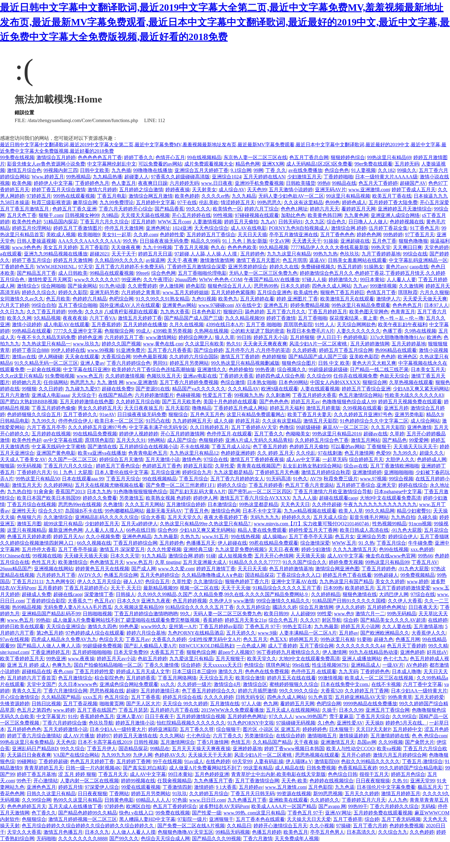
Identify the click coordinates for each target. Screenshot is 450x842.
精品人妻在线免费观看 (262, 530)
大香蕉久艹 (80, 600)
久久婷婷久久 (324, 800)
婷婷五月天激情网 (72, 260)
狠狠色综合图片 (299, 363)
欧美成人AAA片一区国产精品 (283, 806)
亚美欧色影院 (364, 356)
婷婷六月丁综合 (261, 208)
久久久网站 (171, 735)
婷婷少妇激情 (316, 549)
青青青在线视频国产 (259, 465)
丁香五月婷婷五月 (327, 311)
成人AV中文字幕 (345, 555)
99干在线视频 (167, 761)
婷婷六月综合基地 (146, 632)
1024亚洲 (182, 228)
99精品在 (160, 748)
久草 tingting (168, 562)
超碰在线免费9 (117, 388)
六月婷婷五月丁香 (124, 337)
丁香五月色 (196, 510)
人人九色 (397, 800)
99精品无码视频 (233, 832)
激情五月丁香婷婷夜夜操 (257, 459)
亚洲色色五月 (41, 787)
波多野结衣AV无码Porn (224, 806)
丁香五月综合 (193, 478)
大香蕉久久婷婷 (169, 639)
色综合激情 (232, 382)
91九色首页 (320, 697)
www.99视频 (100, 350)
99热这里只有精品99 (387, 562)
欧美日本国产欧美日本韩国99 (49, 498)
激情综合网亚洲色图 (337, 568)
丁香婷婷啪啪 (338, 176)
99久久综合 (72, 748)
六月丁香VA (102, 318)
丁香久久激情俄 (161, 665)
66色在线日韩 (141, 530)
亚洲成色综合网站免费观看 (128, 684)
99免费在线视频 (17, 157)
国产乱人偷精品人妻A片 (150, 645)
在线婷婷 (438, 620)
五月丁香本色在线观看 (260, 819)
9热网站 (156, 440)
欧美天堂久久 (261, 658)
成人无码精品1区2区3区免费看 (319, 163)
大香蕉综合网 (116, 356)
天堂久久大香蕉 (24, 832)
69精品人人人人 (153, 800)
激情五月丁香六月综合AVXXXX (255, 498)
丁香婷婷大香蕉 (236, 375)
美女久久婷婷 (390, 581)
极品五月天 (430, 787)
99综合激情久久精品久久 (283, 600)
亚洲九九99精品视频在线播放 (56, 253)
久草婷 (397, 433)
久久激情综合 (58, 517)
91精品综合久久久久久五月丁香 (287, 588)
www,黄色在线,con (163, 343)
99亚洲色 (131, 279)
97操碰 (343, 825)
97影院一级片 (192, 819)
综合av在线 (356, 465)
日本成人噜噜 (406, 671)
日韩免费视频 (321, 767)
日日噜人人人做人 (368, 221)
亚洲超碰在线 (355, 241)
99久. (185, 613)
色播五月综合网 (121, 575)
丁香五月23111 (27, 581)
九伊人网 (142, 755)
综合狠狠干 (228, 729)
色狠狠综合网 (119, 330)
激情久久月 (230, 671)
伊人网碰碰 (50, 356)
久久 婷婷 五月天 (275, 453)
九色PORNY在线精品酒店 (196, 632)
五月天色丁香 (21, 215)
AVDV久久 (90, 575)
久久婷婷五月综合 (208, 793)
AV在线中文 (248, 305)
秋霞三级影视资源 (51, 202)
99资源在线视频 (294, 793)
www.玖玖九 (86, 343)
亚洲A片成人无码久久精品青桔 (259, 440)
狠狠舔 (7, 465)
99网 (258, 170)
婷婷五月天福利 (287, 408)
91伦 (73, 716)
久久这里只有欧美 (204, 343)
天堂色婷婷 (436, 247)
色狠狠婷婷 (211, 440)
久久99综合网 (36, 800)
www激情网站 (161, 337)
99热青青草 (400, 697)
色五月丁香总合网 (308, 157)
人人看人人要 (401, 279)
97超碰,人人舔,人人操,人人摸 (206, 253)
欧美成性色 (306, 292)
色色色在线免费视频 (267, 671)
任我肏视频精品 (174, 780)
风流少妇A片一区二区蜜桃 (318, 343)
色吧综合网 (121, 298)
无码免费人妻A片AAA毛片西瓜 (77, 607)
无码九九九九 (264, 517)
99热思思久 (269, 202)
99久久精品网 (380, 510)
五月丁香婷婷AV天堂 (254, 427)
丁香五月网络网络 (177, 677)
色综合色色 (336, 170)
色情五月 (240, 742)
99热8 (323, 183)
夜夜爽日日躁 (152, 183)
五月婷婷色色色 (24, 729)
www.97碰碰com (215, 305)
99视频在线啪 (47, 555)
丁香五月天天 (113, 774)
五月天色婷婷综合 (159, 575)
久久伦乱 (306, 453)
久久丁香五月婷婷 (46, 311)
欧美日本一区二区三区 (119, 420)
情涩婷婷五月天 (238, 202)
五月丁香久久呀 (197, 729)
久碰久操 (427, 517)
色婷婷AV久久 (170, 755)
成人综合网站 (425, 420)
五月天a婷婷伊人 (139, 523)
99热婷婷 (393, 234)
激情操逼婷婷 (353, 735)
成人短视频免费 (235, 555)
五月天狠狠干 (230, 658)
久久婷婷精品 (325, 594)
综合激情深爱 (315, 543)
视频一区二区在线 (199, 588)
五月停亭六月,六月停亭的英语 (257, 350)
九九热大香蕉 (174, 311)
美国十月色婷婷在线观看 (230, 401)
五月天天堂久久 (184, 517)
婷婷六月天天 (324, 208)
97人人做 (251, 703)
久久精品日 (239, 825)
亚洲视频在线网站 (53, 568)
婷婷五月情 (70, 787)
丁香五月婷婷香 (266, 485)
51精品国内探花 (60, 221)
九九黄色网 (356, 215)
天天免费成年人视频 (297, 838)
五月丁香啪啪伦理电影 (202, 273)
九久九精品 (244, 196)
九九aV (268, 221)
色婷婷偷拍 (241, 369)
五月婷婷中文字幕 (155, 202)
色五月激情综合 (75, 677)
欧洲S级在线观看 (279, 388)
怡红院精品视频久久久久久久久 (191, 722)
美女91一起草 (116, 234)
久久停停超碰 (326, 504)
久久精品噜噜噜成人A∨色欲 (212, 575)
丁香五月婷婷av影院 (221, 626)
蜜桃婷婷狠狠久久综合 (293, 684)
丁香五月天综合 (123, 478)
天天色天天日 (295, 504)
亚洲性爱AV (350, 722)
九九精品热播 (107, 176)
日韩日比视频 (46, 703)
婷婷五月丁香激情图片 (77, 228)
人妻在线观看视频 (319, 388)
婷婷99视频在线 (138, 780)
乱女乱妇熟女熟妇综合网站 (312, 465)
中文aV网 (279, 241)
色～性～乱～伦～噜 (402, 318)
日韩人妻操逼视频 (36, 241)
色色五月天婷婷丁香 (92, 761)
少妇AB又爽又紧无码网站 (421, 388)
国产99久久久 (124, 838)
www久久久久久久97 (96, 279)
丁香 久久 (275, 170)
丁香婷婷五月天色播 (277, 472)
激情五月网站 (365, 440)
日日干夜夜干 (159, 716)
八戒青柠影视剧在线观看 (131, 311)
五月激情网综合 (177, 742)
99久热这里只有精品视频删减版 (245, 363)
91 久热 (366, 543)
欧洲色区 (407, 356)
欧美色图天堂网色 (368, 311)
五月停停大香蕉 (39, 549)
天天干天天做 (235, 588)
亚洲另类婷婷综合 (247, 266)
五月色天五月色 (207, 414)
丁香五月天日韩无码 (253, 793)
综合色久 (336, 221)
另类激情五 (131, 498)
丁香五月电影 (111, 196)
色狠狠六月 (29, 517)
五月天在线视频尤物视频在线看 (109, 485)
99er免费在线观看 (373, 163)
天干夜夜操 (306, 742)
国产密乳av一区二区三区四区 (259, 491)
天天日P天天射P (373, 729)
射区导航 (331, 620)
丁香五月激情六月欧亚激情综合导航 (333, 491)
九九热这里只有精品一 (46, 343)
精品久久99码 (205, 241)
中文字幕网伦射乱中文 (111, 163)
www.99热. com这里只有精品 (254, 812)
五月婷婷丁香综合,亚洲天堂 (366, 485)
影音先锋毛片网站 (369, 517)
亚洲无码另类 (104, 292)
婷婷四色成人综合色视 (280, 375)
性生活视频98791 (330, 665)
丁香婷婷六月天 (34, 472)
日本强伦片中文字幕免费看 (386, 787)
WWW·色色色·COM (220, 279)
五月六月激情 (14, 395)
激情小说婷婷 (26, 324)
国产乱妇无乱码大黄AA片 (198, 491)
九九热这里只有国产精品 (346, 581)
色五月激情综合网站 (361, 395)
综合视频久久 (291, 369)
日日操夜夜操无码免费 (164, 241)
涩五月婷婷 (143, 221)
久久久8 (93, 311)
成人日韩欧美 (73, 273)
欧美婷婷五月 (359, 588)
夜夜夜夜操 (75, 318)
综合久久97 (50, 510)
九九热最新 (166, 536)
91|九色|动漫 (112, 286)
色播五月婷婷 (266, 832)
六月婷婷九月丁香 (56, 575)
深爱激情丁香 (99, 594)
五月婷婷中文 (407, 729)
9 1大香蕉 (226, 787)
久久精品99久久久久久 (119, 260)
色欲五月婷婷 (152, 658)
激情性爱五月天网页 (50, 279)
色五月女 (344, 536)
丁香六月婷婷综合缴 (65, 722)
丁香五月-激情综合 (422, 761)
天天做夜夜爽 (126, 247)
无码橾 (428, 806)
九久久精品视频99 (244, 318)
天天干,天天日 (126, 588)
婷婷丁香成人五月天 (414, 189)
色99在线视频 (393, 549)
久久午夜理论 (158, 279)
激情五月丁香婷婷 (240, 356)
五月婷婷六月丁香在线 (174, 710)
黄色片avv (396, 266)
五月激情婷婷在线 (390, 735)
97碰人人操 (314, 279)
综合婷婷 (191, 665)
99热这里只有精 (338, 639)
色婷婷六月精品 (90, 298)
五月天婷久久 (241, 632)
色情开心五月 (170, 157)
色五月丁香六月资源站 (309, 485)
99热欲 (43, 620)
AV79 (315, 478)
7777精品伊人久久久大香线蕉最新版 (330, 247)
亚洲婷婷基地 (247, 748)
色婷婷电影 (355, 337)
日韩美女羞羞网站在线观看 (357, 260)
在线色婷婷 (218, 761)
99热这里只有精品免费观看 (361, 305)
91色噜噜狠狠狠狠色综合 (140, 491)
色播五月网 (408, 639)
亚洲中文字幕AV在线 (294, 581)
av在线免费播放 (305, 170)
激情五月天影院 (320, 420)
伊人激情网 (171, 286)
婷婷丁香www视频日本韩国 (294, 748)
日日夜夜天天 (423, 607)
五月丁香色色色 (337, 234)
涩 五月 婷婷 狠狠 (77, 774)
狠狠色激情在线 (360, 594)
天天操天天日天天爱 (309, 819)
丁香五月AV (424, 562)
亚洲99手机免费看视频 (259, 183)
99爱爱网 (419, 440)
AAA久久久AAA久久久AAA (89, 241)
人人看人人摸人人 (104, 530)
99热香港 (265, 369)
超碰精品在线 (36, 671)
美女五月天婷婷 (60, 247)
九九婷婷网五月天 (192, 420)
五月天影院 (177, 408)
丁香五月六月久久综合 (104, 221)
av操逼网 (155, 260)
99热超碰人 (386, 575)
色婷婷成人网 (431, 459)
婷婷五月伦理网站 (31, 228)
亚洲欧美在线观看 (288, 800)
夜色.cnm (63, 671)
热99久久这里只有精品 (77, 800)
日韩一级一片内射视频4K (93, 767)
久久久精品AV (243, 388)
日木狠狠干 (341, 729)
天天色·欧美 (294, 780)
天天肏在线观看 (82, 356)
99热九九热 (325, 253)
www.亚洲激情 (141, 382)
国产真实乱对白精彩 (145, 767)
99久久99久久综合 (298, 690)
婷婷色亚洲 (90, 337)
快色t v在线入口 (136, 812)
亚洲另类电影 (409, 414)
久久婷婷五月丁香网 (367, 690)
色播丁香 (392, 330)
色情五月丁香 (381, 292)
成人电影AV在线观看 (66, 324)
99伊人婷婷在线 (68, 350)
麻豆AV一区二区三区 (346, 427)
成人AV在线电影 (249, 228)
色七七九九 (395, 658)
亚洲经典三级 (198, 549)
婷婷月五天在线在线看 (291, 677)
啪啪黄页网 (111, 703)
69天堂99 (242, 761)
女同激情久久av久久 (22, 298)
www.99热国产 (311, 716)
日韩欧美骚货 (300, 183)
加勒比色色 (293, 215)
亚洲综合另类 (371, 536)
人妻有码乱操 (268, 761)
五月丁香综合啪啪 (77, 305)
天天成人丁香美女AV (23, 459)
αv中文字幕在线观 (63, 440)
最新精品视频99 (160, 588)
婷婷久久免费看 (100, 498)
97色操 (179, 800)
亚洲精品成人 (365, 665)
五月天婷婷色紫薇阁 (233, 292)
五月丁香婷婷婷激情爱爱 (403, 588)
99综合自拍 (44, 305)
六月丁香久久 (227, 735)
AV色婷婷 (416, 665)
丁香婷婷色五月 (17, 266)
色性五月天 (44, 562)
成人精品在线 (289, 767)
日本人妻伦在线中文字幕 (121, 472)
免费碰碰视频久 (318, 266)
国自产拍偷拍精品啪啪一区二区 (108, 665)
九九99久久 (44, 420)
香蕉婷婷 (213, 620)
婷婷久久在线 (284, 266)
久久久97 (310, 620)
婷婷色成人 (354, 202)
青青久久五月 (26, 690)
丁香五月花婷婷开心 (86, 588)
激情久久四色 (102, 626)
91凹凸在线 (158, 420)
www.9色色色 (26, 247)
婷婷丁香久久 (138, 157)
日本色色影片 (206, 311)
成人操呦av (274, 536)
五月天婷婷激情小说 (65, 729)
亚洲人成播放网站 (361, 658)
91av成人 (194, 761)
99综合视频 (401, 478)
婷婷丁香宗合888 (30, 350)
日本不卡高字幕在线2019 (105, 742)
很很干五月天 (374, 774)
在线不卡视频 (386, 684)
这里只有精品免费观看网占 (256, 414)
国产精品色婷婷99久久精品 (87, 812)
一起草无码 (334, 459)
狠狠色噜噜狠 (413, 241)
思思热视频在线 (107, 690)
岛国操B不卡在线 (84, 510)
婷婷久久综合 (231, 485)
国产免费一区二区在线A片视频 (191, 825)
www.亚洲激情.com (368, 189)
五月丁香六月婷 (370, 825)
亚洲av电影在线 (200, 375)
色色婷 (388, 356)
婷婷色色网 (369, 234)
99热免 (75, 311)
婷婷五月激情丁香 (215, 568)
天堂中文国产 (41, 684)
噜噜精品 (202, 408)
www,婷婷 (418, 581)
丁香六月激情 (257, 838)
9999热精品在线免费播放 (370, 703)
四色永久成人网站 (331, 286)
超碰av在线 (375, 433)
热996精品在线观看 (396, 350)
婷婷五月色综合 (408, 774)
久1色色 (326, 722)
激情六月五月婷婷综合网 (400, 755)
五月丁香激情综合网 (257, 780)
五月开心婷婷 (356, 755)
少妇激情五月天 (304, 176)
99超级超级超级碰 (328, 369)
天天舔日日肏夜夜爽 (29, 755)
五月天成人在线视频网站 (293, 710)
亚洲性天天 (24, 510)
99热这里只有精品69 (389, 157)
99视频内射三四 (60, 170)
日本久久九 (97, 832)
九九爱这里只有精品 (191, 658)
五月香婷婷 (50, 588)
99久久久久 (198, 208)
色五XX (278, 639)
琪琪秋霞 (408, 292)
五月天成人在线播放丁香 (75, 806)
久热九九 (190, 536)
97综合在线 (216, 459)
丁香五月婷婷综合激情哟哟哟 (146, 613)
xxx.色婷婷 (422, 549)
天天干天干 (123, 253)
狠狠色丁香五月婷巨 (342, 292)
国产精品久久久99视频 (216, 838)
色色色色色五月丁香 (100, 157)
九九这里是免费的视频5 (240, 549)
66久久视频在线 (94, 543)
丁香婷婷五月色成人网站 (241, 408)
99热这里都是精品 (258, 504)
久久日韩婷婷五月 (209, 427)
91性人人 (325, 324)
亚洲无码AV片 (330, 189)
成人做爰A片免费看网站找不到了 (205, 767)
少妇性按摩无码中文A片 (214, 639)
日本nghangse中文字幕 (398, 491)
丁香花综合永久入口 (298, 575)
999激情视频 (383, 286)
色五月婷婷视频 (190, 600)
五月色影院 (320, 787)
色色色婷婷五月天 (26, 806)
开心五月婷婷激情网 (182, 433)
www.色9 (343, 613)
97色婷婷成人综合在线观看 (95, 632)
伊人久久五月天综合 (99, 581)
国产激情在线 (102, 446)
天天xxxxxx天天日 (222, 665)
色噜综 (286, 427)
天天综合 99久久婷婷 (185, 703)
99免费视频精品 (417, 575)
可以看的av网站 (348, 446)
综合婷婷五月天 (366, 459)
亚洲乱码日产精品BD (35, 748)
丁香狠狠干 (379, 446)
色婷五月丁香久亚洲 (74, 208)
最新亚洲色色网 (65, 530)
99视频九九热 (249, 395)
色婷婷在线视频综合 (331, 780)
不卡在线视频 (194, 446)
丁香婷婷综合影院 (46, 600)
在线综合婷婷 (290, 735)
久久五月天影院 (388, 427)
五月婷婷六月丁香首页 (31, 677)
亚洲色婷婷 (412, 652)
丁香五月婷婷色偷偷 (54, 408)
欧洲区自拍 (138, 806)
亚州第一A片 (183, 626)
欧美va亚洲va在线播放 (102, 453)
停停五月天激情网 (124, 228)
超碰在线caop (67, 594)
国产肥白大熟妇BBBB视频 (29, 401)
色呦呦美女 (298, 433)
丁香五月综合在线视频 (31, 504)
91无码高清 (278, 478)
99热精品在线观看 (31, 330)
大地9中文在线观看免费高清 (390, 498)
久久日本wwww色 (77, 684)
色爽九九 (62, 665)
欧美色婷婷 (187, 196)
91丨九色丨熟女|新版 (244, 241)
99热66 (425, 555)
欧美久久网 (19, 318)
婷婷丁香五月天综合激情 (58, 189)
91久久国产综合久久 (305, 562)
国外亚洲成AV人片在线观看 (129, 305)
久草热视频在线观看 (411, 382)
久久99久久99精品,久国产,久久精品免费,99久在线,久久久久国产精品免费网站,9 (223, 594)
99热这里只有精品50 (38, 478)
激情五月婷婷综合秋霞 (325, 472)
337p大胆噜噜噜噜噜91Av (397, 337)
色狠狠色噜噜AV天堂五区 (185, 832)
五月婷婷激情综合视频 (200, 716)
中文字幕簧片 (51, 716)
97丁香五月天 (419, 234)
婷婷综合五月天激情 (121, 459)
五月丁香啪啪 (312, 318)
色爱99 (383, 453)
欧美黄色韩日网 (325, 215)
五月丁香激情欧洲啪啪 (394, 465)
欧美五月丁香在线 (391, 196)
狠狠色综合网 (201, 652)
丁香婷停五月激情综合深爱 (196, 266)
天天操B (374, 722)
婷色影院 (195, 286)
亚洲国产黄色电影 (56, 453)
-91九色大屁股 (406, 530)
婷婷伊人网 (205, 498)
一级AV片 (393, 665)
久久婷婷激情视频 (124, 375)
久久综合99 (319, 375)
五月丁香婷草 (347, 819)
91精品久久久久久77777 (254, 562)
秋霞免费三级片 (341, 478)
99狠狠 (29, 388)
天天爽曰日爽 (407, 247)
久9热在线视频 (420, 330)
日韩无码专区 (250, 697)
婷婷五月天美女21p (245, 620)
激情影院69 (326, 761)
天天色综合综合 (211, 228)
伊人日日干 (329, 337)
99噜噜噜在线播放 (152, 170)
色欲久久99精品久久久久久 (370, 761)
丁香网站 (119, 793)
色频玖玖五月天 (164, 375)
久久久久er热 (215, 196)
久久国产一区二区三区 (72, 459)
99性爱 (324, 613)
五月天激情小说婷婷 (291, 189)
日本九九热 (99, 491)
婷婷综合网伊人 (195, 337)
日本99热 (333, 588)
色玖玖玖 (349, 253)
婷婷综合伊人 (403, 536)
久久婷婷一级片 (194, 684)
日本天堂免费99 (131, 652)
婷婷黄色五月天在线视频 (102, 568)
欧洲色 (434, 337)
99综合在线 (415, 253)
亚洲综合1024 (226, 176)
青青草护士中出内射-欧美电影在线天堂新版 (278, 774)
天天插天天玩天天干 (415, 446)
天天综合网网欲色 (356, 324)
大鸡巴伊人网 (393, 594)
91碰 (211, 555)
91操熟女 (374, 266)
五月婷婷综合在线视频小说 (148, 446)
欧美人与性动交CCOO (350, 748)
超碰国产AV (413, 183)
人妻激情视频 (207, 221)
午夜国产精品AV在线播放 (272, 279)
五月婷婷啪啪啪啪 (91, 652)
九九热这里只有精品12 (194, 453)
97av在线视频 (14, 639)
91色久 (300, 478)
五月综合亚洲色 (274, 292)
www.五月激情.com (285, 787)
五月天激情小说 (162, 459)
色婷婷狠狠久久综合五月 (34, 414)
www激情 (243, 600)
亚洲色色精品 (137, 536)
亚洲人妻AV (129, 716)
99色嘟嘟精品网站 (124, 510)
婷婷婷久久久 (296, 517)
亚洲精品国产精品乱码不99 (51, 613)
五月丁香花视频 (80, 703)
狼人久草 (224, 337)
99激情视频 (330, 677)
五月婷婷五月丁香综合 (210, 234)
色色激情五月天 (107, 562)
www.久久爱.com (176, 568)
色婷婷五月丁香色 (161, 465)
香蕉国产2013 (70, 491)
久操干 (329, 710)
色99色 (332, 202)
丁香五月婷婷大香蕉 (314, 395)
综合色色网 (163, 273)
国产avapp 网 (332, 806)
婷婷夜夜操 (177, 189)
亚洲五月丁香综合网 (388, 710)
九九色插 (121, 170)
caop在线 (419, 266)
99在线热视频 (245, 536)
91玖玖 (179, 793)
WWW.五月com (174, 221)
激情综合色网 (225, 510)
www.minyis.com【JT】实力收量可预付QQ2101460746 (312, 523)
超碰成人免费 (36, 594)
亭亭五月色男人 (327, 832)
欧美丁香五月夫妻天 (309, 414)
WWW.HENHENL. (56, 266)
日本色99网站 (293, 382)
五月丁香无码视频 (401, 819)
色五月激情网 (359, 453)
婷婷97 (103, 735)
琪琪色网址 (278, 665)
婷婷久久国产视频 (121, 343)
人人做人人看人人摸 (133, 832)
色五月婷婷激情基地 (291, 568)
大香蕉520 (332, 690)
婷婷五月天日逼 (155, 253)
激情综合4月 (227, 684)
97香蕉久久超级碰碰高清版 (180, 176)
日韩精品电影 (14, 420)
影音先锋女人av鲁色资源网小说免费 (46, 163)
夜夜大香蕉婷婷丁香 (226, 517)
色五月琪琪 (295, 260)
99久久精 (438, 645)
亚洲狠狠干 (221, 819)
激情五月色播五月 (63, 832)
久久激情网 (411, 286)
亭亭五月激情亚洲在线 (293, 234)
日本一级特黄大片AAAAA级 (386, 176)
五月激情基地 (428, 626)
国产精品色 (394, 440)
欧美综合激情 (250, 677)
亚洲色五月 (276, 305)
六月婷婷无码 (184, 183)
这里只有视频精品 (26, 530)
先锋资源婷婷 (14, 703)
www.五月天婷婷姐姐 (186, 292)
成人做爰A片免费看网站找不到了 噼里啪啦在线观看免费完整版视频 (127, 620)
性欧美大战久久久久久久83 (414, 395)
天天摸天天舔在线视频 (145, 215)
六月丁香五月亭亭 (46, 427)
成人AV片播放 (78, 735)
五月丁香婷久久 (80, 414)
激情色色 (191, 459)
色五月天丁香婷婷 (378, 183)
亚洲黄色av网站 (179, 305)
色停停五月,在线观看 (229, 433)
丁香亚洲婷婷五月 (50, 652)
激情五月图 (29, 523)
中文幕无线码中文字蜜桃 (58, 446)
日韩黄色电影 (119, 800)
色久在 (218, 247)
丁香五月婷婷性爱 (94, 671)
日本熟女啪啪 (261, 382)
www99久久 (154, 626)
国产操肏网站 (82, 286)
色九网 (270, 703)
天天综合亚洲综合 (65, 626)
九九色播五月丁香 (213, 780)
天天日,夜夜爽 (283, 549)
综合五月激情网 (316, 607)
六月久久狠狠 (434, 292)
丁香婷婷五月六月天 (364, 800)
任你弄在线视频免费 (355, 375)
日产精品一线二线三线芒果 (379, 369)
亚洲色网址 (158, 228)
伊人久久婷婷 (350, 607)
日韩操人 (125, 594)
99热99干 (358, 806)
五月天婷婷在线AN (264, 176)
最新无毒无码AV (164, 510)
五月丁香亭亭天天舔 (311, 536)
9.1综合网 (241, 170)
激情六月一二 (370, 613)
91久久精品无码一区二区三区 (46, 363)
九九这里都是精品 (233, 472)
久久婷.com (145, 234)
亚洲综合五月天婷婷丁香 (201, 170)
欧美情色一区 (227, 208)
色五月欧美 (58, 298)
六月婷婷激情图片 (154, 395)
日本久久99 (351, 710)
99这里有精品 (258, 767)
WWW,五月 (344, 543)
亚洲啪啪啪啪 (398, 472)
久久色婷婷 (422, 832)
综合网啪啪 (53, 286)
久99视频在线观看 (362, 408)
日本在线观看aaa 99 (83, 478)
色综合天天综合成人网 (165, 838)
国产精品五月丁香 (36, 273)
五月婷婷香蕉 (141, 677)
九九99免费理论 (116, 202)
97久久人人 (281, 716)
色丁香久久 (44, 812)
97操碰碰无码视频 (295, 722)
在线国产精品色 (115, 395)
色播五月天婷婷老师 (29, 536)
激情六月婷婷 (102, 189)
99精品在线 (344, 183)
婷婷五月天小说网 (360, 626)
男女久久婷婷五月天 (100, 408)
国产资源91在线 (153, 388)
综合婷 (350, 620)
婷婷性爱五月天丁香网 (313, 530)
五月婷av (348, 632)
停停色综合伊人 (75, 420)
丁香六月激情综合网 (65, 690)
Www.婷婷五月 (48, 176)
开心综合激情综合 (19, 697)
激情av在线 (24, 356)
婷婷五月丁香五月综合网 (346, 350)
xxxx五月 (92, 697)
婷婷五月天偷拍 (241, 221)
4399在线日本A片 (225, 324)
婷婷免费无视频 (346, 562)
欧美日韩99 (276, 613)
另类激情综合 (259, 735)
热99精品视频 (26, 607)
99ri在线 (301, 665)
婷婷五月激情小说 (135, 722)
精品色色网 (247, 163)
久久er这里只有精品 (21, 375)
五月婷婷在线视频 (51, 433)
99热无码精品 (401, 613)
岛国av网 (366, 742)
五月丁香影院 (94, 247)
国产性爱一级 (206, 812)
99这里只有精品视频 (348, 196)
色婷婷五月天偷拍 (308, 446)
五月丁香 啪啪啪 (263, 324)
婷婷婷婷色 (314, 729)
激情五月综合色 (24, 170)
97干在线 (187, 202)
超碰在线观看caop (338, 498)
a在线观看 (11, 253)
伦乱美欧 (209, 202)
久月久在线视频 (186, 324)
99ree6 (142, 273)
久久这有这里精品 (303, 202)
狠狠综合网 (374, 382)
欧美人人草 (351, 510)
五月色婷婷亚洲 (212, 774)
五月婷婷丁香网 (133, 761)
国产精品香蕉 (169, 208)
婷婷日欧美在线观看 (22, 626)
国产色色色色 (274, 401)
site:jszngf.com (14, 652)
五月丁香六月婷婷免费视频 (188, 382)
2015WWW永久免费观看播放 (232, 710)
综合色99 (167, 530)
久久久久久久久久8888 (82, 838)
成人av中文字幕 (303, 459)
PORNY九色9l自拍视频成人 (299, 228)
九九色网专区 (60, 581)
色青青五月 (403, 311)
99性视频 (223, 215)
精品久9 (434, 414)
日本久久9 (128, 600)
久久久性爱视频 (164, 549)
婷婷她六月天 (26, 382)
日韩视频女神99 (82, 215)
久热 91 (400, 780)
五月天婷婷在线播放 (145, 324)
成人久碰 (223, 420)
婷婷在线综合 (413, 485)
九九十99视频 (157, 247)
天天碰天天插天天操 (86, 555)
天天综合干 (84, 395)
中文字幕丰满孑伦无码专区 (158, 427)
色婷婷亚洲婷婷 (238, 453)
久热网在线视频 (211, 330)
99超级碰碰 (308, 427)
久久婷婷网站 (58, 485)
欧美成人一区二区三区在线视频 (379, 677)
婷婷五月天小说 (270, 337)
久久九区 (314, 221)
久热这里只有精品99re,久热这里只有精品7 (206, 523)
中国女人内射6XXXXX (335, 382)
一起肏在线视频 (44, 369)
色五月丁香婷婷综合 (175, 806)
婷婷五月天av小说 (116, 658)
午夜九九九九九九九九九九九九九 (380, 504)
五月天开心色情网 (274, 555)
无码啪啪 (46, 838)
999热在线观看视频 (74, 196)
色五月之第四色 (34, 710)
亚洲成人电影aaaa (50, 395)
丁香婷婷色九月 (92, 183)
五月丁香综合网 (316, 645)
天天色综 (66, 742)
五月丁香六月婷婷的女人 (237, 478)
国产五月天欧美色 (181, 401)
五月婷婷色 (252, 253)
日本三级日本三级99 (194, 671)
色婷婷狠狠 (274, 356)
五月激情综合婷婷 (185, 504)
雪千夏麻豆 (341, 716)
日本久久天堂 (125, 555)
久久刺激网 (278, 395)
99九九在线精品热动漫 (373, 652)
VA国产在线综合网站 (76, 755)
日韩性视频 (146, 742)
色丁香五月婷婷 (270, 446)
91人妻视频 (363, 170)
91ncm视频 (420, 523)
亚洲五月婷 (396, 408)
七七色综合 (198, 735)
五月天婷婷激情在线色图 (87, 401)
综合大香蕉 (153, 517)
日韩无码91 (290, 221)
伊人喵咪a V (299, 761)
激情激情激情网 (217, 260)
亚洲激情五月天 (338, 742)
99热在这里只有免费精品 (27, 742)
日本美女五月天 (428, 369)
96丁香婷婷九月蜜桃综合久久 (288, 652)
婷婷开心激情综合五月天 (280, 825)
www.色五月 (90, 375)
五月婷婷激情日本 (160, 690)
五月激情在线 (224, 703)
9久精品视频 (47, 318)
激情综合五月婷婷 (56, 157)
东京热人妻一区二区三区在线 (255, 157)
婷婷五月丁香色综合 (118, 465)
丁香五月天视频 (191, 247)
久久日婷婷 (51, 388)
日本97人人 (436, 305)
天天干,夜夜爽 (182, 260)
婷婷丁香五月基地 (36, 774)
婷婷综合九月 (197, 472)
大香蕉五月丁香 (167, 652)
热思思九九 (82, 382)
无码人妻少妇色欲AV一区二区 (291, 196)
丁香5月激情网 (213, 742)
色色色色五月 (407, 305)
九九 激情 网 (110, 382)
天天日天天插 (252, 234)
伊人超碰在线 (232, 543)
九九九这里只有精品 (289, 253)
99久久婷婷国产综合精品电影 (411, 767)
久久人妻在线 (396, 626)
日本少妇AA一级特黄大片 (419, 690)
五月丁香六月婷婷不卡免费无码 (130, 266)
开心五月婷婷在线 (191, 215)
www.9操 (267, 632)
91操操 (331, 241)
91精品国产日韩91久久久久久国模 (349, 600)
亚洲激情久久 (212, 369)
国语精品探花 (259, 575)
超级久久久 (431, 453)
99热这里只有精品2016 (336, 433)
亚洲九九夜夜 (156, 600)
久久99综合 (404, 716)
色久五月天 (255, 639)
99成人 (143, 330)
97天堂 (85, 266)
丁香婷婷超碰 (53, 761)
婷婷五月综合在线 (182, 697)
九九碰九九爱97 (82, 388)
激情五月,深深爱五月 (122, 549)
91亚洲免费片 (130, 350)
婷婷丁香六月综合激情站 (34, 735)
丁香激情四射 (177, 787)
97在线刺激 (330, 453)
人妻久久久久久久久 (358, 330)
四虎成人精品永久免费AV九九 (64, 639)
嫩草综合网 (85, 202)
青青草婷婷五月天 (43, 767)
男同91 (160, 363)
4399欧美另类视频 (172, 330)
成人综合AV (232, 189)
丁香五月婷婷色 (379, 568)
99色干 (24, 780)
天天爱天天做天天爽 (425, 298)
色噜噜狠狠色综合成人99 (349, 401)
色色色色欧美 (242, 247)
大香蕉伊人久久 (428, 632)
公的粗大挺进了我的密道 (257, 330)
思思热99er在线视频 (79, 504)
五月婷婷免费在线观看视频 (383, 812)
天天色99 (257, 189)
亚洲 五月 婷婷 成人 (28, 665)
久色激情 (113, 504)
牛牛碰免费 (420, 543)
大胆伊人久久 (400, 459)
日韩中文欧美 (94, 170)
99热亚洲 (56, 658)
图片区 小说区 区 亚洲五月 (271, 729)
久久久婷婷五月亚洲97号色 (363, 414)
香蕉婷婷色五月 (97, 716)
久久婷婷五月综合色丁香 (322, 440)
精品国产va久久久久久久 (199, 388)
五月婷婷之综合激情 (141, 189)
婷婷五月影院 (198, 465)
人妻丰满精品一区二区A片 (308, 632)
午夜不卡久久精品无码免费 (46, 337)
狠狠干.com (51, 215)
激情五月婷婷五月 (400, 793)
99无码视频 (29, 465)
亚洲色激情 (419, 427)
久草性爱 (224, 465)
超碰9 (132, 690)
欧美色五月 (295, 832)
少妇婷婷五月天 (102, 523)
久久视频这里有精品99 (138, 607)
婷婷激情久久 (343, 279)
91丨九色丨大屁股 (72, 472)
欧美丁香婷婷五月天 (22, 658)
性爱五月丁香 (217, 395)
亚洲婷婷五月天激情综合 (405, 208)
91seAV (107, 414)
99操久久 (407, 170)
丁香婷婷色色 (375, 671)
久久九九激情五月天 (355, 549)
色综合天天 (111, 639)
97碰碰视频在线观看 (257, 215)
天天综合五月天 (216, 677)
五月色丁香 (384, 241)
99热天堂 (381, 247)
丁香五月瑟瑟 (133, 710)
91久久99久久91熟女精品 (162, 298)
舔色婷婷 (254, 311)
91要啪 (364, 639)
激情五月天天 (26, 485)
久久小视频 (321, 825)
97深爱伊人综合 (102, 787)
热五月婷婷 (349, 266)
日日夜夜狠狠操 (373, 780)
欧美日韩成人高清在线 (364, 530)
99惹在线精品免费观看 (273, 543)
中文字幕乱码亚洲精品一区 (418, 260)
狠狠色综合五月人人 (230, 286)
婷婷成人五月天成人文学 (143, 671)
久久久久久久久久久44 (360, 645)
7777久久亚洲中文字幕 (77, 330)
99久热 (130, 241)
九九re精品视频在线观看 (310, 510)
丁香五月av (138, 639)
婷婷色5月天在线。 (406, 722)
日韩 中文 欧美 (334, 363)
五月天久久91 (131, 440)
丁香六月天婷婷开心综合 (125, 208)
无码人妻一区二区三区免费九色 (263, 273)
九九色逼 (344, 787)
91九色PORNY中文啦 (250, 722)
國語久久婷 (284, 607)
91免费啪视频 (59, 375)
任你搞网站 (55, 382)
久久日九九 (12, 311)
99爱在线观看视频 (140, 787)
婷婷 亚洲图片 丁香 (297, 298)
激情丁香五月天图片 (258, 260)
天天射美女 (204, 189)
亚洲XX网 (273, 163)
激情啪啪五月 (322, 735)
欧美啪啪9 (89, 234)
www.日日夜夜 (217, 183)
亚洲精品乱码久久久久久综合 (107, 517)
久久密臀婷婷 (142, 286)
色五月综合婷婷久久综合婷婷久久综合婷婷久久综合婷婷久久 (88, 825)
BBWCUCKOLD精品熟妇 (206, 645)
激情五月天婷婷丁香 (140, 318)
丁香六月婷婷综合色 (129, 363)
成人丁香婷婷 (282, 645)
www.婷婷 (64, 710)
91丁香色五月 (424, 228)
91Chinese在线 (15, 555)
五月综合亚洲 (165, 472)
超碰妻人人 (136, 176)
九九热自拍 (19, 491)
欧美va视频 (389, 748)
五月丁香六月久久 (286, 311)
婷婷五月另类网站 (189, 363)
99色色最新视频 (150, 356)
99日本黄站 (372, 279)
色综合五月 (157, 581)
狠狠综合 (178, 414)
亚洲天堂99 (422, 780)
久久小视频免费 (103, 536)
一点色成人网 (251, 645)
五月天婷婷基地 (409, 343)
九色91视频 (204, 298)
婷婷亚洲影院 (163, 729)
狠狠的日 (233, 311)
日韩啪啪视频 (97, 613)
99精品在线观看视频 (112, 273)
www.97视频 (373, 478)
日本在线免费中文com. (345, 684)
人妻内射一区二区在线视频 (89, 780)
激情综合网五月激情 (151, 196)
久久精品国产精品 (61, 697)
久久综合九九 (392, 832)
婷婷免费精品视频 (309, 305)
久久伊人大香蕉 (405, 600)
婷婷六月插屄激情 (257, 690)
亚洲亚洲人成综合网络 (395, 215)
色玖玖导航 (101, 722)
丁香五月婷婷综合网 (135, 543)
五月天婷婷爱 (429, 697)
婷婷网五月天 (303, 639)
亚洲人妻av (92, 363)
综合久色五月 (283, 620)
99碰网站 (26, 761)
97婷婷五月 (39, 196)
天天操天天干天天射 (210, 755)
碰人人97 (133, 581)
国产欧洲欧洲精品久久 (384, 632)
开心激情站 (45, 780)
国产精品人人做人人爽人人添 (49, 645)
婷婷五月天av (305, 401)
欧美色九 (228, 298)
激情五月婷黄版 (323, 408)
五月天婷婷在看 (257, 298)
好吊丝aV (437, 652)
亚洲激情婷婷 (367, 472)
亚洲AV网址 (338, 812)
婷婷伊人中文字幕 (53, 183)
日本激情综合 (222, 504)
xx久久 (167, 684)
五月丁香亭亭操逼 (77, 549)
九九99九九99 (116, 755)
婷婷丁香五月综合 (31, 260)
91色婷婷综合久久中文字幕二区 (374, 420)
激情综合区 (255, 684)
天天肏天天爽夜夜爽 (265, 343)
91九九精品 (154, 555)
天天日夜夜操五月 (143, 408)
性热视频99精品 (389, 523)
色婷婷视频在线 (407, 221)
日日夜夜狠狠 (92, 793)
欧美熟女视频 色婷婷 (168, 498)
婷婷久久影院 (73, 292)
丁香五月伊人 (101, 748)
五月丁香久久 (268, 433)
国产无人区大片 (143, 703)
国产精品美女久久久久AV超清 (393, 620)
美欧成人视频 (61, 234)
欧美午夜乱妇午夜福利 (402, 324)
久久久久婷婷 (218, 697)
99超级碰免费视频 (102, 645)
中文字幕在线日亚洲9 (86, 369)
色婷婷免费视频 (406, 825)
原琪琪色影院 (298, 324)
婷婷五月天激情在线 (135, 735)
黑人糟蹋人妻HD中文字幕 (147, 819)
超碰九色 (383, 639)
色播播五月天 (201, 543)
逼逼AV (317, 260)
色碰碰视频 (188, 395)
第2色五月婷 (49, 632)
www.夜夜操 (81, 658)
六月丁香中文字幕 (422, 684)
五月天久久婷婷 (362, 793)
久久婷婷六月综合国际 (193, 356)
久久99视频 (390, 742)
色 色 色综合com (429, 735)
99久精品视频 (273, 247)
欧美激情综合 (73, 562)
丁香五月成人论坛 (231, 446)
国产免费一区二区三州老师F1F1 (180, 485)
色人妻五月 (123, 183)
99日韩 (244, 337)
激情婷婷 (204, 787)
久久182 (386, 170)
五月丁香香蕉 (145, 697)
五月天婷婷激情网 (369, 343)
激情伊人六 (388, 298)
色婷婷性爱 (172, 234)
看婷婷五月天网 (358, 208)
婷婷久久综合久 (39, 292)
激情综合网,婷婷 (348, 228)
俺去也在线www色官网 (391, 555)
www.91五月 (215, 536)
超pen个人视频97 (236, 652)
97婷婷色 (114, 806)
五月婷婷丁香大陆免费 (393, 202)
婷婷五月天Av (68, 536)
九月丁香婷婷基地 (381, 253)
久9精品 (109, 215)
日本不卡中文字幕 (262, 510)
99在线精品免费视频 (95, 433)
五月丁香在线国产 (96, 710)
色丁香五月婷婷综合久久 (209, 690)
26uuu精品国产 (16, 568)
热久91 (233, 343)
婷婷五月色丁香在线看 (347, 575)
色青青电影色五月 (147, 453)
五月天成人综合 (330, 517)
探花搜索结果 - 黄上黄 (353, 318)
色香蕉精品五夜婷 (357, 767)
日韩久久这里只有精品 (51, 793)
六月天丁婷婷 (14, 305)
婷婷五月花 (247, 420)
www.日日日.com (207, 800)
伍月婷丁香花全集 (388, 228)
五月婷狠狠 (302, 337)
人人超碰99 (303, 613)
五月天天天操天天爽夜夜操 (201, 748)
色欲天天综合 (394, 375)
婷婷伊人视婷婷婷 (138, 433)
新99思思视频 (328, 793)
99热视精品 (78, 176)
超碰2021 (99, 253)
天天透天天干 (306, 241)
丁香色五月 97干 (262, 626)
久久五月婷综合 (253, 607)
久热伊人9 (220, 600)
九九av (360, 286)
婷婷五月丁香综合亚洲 (366, 388)
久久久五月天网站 (144, 504)
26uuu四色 (186, 279)
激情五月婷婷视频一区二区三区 (82, 819)
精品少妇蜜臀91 (414, 510)
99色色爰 (129, 626)
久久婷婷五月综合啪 (138, 401)
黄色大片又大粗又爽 (374, 363)
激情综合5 (28, 286)
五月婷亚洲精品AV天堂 (360, 697)
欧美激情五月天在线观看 (347, 298)
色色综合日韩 (342, 774)
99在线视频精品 (204, 157)
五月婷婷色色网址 (386, 607)
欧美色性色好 (26, 221)
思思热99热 (266, 286)
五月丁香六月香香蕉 (170, 350)
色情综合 (254, 665)
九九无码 (348, 671)
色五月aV (104, 600)
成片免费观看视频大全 (208, 163)
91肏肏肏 (43, 491)
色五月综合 (116, 697)
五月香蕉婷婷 (106, 324)
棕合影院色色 (109, 677)
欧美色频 (22, 183)
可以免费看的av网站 (160, 163)
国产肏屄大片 (419, 742)
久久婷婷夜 (304, 350)
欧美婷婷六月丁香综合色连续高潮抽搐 (153, 369)
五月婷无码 (407, 163)
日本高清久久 (361, 832)
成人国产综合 (182, 440)
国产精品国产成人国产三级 (193, 318)
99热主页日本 (297, 626)
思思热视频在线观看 (317, 755)
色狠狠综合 (34, 819)
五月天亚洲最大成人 (205, 562)
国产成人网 (143, 568)
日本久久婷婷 (295, 286)
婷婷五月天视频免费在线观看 (410, 401)
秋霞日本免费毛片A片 (310, 330)
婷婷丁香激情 (281, 318)
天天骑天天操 (310, 555)
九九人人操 (304, 498)
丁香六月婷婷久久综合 (394, 806)
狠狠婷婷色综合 (348, 157)
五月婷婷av (251, 787)
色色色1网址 (294, 208)
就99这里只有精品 (63, 523)
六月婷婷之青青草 (140, 292)
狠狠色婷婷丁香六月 (247, 581)
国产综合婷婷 (208, 350)
